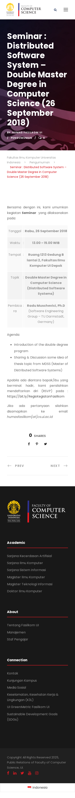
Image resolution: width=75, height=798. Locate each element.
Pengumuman (21, 138)
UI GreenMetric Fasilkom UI (28, 707)
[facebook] (8, 773)
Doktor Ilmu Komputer (24, 591)
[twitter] (22, 773)
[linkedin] (14, 773)
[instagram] (36, 773)
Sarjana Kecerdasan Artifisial (29, 556)
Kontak (12, 673)
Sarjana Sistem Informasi (26, 570)
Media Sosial (16, 687)
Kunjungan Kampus (22, 680)
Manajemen (16, 632)
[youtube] (29, 773)
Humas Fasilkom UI (27, 132)
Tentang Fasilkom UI (23, 625)
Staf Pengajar (17, 639)
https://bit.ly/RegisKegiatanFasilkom (35, 396)
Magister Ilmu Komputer (26, 577)
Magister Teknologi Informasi (29, 584)
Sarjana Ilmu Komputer (25, 563)
